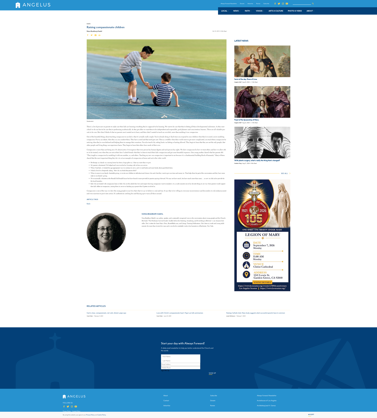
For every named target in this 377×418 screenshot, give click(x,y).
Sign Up (212, 373)
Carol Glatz (90, 316)
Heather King (237, 163)
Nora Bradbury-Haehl (94, 31)
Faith (88, 24)
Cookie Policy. (101, 415)
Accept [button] (311, 414)
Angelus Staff (237, 82)
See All (284, 173)
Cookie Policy (76, 411)
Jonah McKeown (230, 316)
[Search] (313, 3)
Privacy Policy (90, 415)
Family (88, 203)
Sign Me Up (165, 370)
